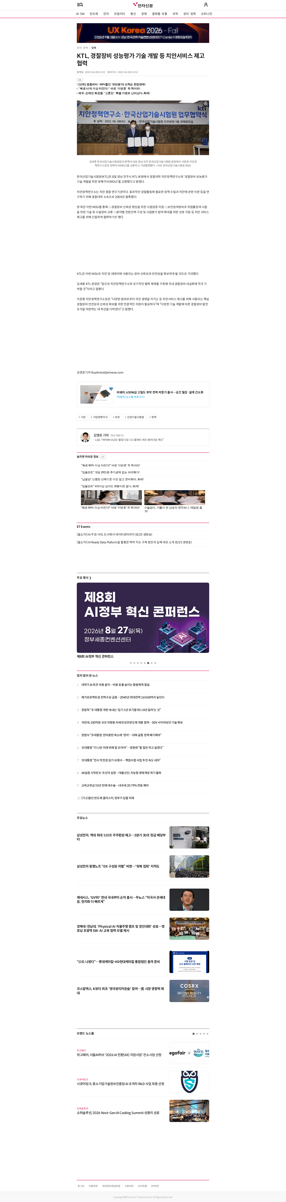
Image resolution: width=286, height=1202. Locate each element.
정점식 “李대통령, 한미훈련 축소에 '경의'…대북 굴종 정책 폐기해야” (121, 735)
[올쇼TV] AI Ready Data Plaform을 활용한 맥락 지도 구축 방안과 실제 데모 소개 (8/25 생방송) (134, 542)
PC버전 (155, 1186)
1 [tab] (131, 663)
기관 (83, 417)
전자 (106, 14)
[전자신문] (143, 4)
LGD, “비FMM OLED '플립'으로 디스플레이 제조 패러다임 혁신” (129, 440)
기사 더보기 (116, 435)
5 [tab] (145, 663)
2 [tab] (134, 663)
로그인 (81, 1186)
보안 (117, 417)
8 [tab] (155, 663)
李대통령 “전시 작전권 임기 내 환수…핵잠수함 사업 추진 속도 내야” (121, 760)
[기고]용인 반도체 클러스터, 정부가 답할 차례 (107, 798)
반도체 (94, 14)
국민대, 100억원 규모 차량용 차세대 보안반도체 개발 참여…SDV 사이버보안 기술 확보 (132, 722)
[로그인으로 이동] (206, 4)
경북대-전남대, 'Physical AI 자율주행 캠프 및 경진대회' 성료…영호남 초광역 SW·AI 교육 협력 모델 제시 (121, 929)
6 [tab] (148, 663)
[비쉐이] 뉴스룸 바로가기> (131, 397)
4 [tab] (141, 663)
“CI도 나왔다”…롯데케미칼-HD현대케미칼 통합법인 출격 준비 (118, 962)
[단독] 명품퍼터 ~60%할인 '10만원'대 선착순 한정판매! (112, 84)
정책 (93, 48)
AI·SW (80, 14)
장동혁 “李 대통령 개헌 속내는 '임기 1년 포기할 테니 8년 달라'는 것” (121, 710)
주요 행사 (84, 578)
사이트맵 (142, 1186)
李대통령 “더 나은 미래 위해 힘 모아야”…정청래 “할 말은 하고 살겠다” (122, 748)
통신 (133, 14)
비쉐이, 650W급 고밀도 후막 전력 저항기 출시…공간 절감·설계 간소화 (160, 392)
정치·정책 (189, 14)
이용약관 (93, 1186)
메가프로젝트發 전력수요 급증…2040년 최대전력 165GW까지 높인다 (123, 697)
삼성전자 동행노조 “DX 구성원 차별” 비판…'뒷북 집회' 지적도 (118, 866)
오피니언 (206, 14)
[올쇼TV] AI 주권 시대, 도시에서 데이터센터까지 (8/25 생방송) (114, 534)
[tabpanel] (143, 621)
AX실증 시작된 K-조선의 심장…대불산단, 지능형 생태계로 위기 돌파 (121, 773)
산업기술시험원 (135, 417)
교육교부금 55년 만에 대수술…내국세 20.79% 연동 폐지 (115, 785)
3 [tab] (138, 663)
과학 (175, 14)
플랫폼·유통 (159, 14)
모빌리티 (119, 14)
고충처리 (129, 1186)
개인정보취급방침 (111, 1186)
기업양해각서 (100, 417)
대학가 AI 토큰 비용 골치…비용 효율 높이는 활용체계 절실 (115, 685)
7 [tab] (152, 663)
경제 (144, 14)
